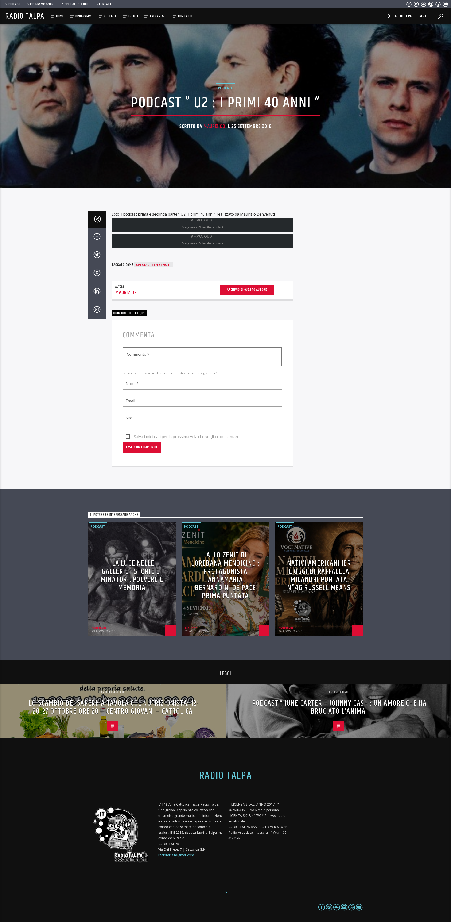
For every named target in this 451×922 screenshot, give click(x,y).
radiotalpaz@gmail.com (176, 855)
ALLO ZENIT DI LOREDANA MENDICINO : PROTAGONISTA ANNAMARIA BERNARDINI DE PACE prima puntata (225, 575)
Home (60, 16)
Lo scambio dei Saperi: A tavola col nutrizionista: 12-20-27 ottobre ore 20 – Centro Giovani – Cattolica (114, 707)
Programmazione (42, 4)
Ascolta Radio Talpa (410, 16)
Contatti (106, 4)
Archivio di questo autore (247, 290)
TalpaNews (158, 16)
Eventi (133, 16)
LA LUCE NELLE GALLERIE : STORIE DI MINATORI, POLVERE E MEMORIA (132, 576)
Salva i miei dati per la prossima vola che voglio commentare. (187, 436)
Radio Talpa (24, 16)
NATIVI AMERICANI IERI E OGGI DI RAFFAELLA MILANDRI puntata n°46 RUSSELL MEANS (320, 576)
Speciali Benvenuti (153, 265)
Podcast (14, 4)
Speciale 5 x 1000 (77, 4)
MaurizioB (214, 126)
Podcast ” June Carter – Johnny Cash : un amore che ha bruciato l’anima (339, 707)
